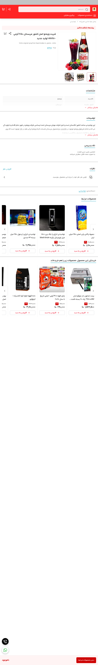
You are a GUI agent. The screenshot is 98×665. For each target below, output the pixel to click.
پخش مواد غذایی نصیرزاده (87, 22)
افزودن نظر (7, 169)
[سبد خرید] (3, 9)
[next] (5, 229)
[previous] (93, 229)
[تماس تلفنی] (5, 641)
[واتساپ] (5, 650)
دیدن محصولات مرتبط (86, 660)
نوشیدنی (73, 22)
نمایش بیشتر (92, 107)
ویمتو (49, 47)
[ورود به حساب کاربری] (10, 9)
